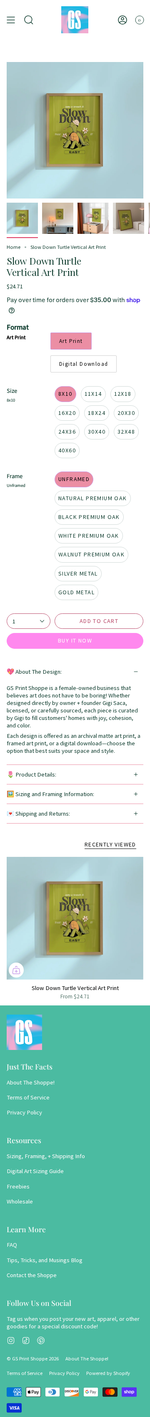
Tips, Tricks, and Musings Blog (44, 1260)
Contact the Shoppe (32, 1275)
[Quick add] (16, 970)
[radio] (71, 341)
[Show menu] (11, 20)
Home (13, 247)
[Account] (123, 20)
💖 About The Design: (34, 671)
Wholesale (20, 1201)
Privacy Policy (24, 1112)
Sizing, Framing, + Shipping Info (46, 1156)
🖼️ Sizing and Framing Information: (50, 794)
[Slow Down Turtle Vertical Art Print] (75, 918)
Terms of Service (28, 1097)
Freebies (18, 1186)
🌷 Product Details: (31, 774)
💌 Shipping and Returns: (38, 813)
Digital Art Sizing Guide (35, 1171)
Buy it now (75, 640)
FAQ (12, 1244)
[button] (29, 20)
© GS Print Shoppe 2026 (33, 1358)
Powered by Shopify (108, 1373)
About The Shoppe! (31, 1082)
